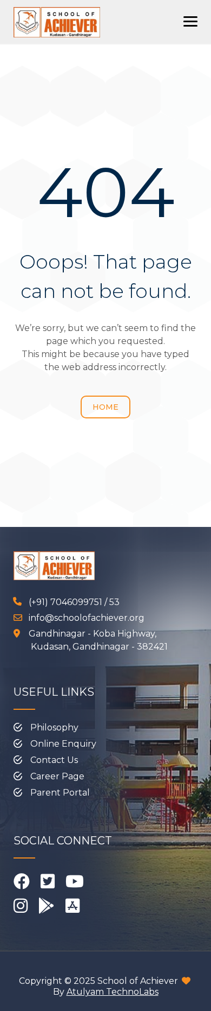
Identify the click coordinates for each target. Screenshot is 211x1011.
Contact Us (54, 760)
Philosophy (54, 727)
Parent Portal (60, 792)
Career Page (57, 776)
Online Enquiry (63, 744)
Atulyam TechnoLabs (113, 992)
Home (105, 407)
